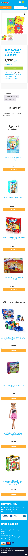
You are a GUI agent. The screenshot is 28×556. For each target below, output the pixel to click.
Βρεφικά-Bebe (8, 76)
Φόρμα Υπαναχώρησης (7, 539)
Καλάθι (3, 531)
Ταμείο (3, 533)
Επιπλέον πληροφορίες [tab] (11, 96)
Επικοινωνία (4, 528)
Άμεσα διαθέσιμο (13, 78)
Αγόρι (19, 74)
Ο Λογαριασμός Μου (7, 535)
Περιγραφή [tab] (8, 93)
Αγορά (14, 68)
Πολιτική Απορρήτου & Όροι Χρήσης (11, 537)
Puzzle (15, 74)
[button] (24, 14)
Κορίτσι (14, 76)
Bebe (12, 74)
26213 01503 (8, 511)
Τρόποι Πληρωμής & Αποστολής (10, 530)
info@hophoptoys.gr (11, 509)
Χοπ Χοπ (13, 549)
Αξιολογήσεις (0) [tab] (9, 99)
